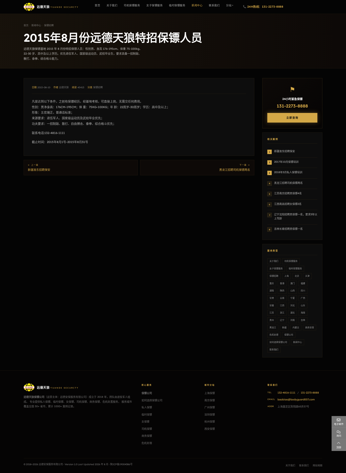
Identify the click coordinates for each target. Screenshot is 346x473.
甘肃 (272, 298)
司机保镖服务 (291, 261)
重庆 (272, 283)
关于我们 (274, 261)
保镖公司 (288, 334)
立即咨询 (292, 117)
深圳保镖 (209, 414)
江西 (282, 305)
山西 (292, 290)
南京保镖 (209, 400)
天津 (307, 276)
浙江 (282, 312)
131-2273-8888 (292, 106)
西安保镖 (209, 428)
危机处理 (274, 334)
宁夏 (292, 298)
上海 (286, 276)
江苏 (272, 312)
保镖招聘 (98, 87)
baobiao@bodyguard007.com (296, 399)
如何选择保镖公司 (278, 342)
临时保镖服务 (295, 268)
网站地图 (317, 465)
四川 (303, 290)
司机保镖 (147, 428)
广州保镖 (209, 407)
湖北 (292, 312)
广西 (303, 298)
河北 (292, 305)
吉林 (303, 320)
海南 (303, 312)
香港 (282, 283)
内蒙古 (296, 327)
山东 (303, 305)
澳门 (292, 283)
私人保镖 (147, 407)
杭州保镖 (209, 421)
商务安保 (309, 327)
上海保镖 (209, 393)
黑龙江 (273, 327)
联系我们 (274, 349)
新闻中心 (297, 342)
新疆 (284, 327)
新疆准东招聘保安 (39, 170)
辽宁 (282, 320)
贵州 (272, 320)
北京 (297, 276)
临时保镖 (147, 414)
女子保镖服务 (276, 268)
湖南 (272, 290)
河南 (292, 320)
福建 (303, 283)
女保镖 (145, 421)
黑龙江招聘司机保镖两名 (234, 170)
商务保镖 (147, 435)
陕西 (282, 290)
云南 (282, 298)
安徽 (272, 305)
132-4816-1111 (286, 392)
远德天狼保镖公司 (34, 396)
